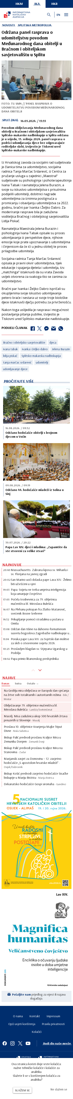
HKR (54, 3)
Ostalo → (33, 683)
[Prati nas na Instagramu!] (12, 1043)
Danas (5, 683)
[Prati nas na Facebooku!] (4, 1043)
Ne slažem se (58, 1089)
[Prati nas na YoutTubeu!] (28, 1043)
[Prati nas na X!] (20, 1043)
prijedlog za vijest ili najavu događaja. (39, 996)
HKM (19, 3)
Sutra (18, 683)
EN (58, 15)
